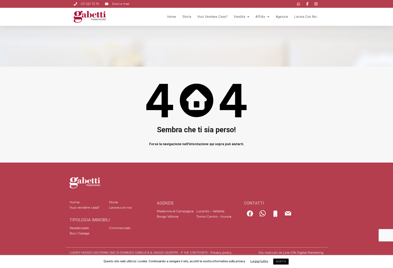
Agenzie (282, 17)
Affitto (260, 17)
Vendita (239, 17)
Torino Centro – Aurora (213, 216)
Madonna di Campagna (175, 211)
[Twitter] (262, 215)
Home (171, 17)
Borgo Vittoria (167, 216)
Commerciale (119, 228)
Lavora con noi (305, 17)
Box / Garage (79, 233)
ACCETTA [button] (281, 261)
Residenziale (79, 228)
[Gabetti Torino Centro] (85, 182)
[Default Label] (275, 215)
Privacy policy (221, 252)
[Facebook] (250, 215)
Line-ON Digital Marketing (303, 252)
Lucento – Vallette (210, 211)
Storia (186, 17)
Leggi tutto (259, 261)
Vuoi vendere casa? (212, 17)
